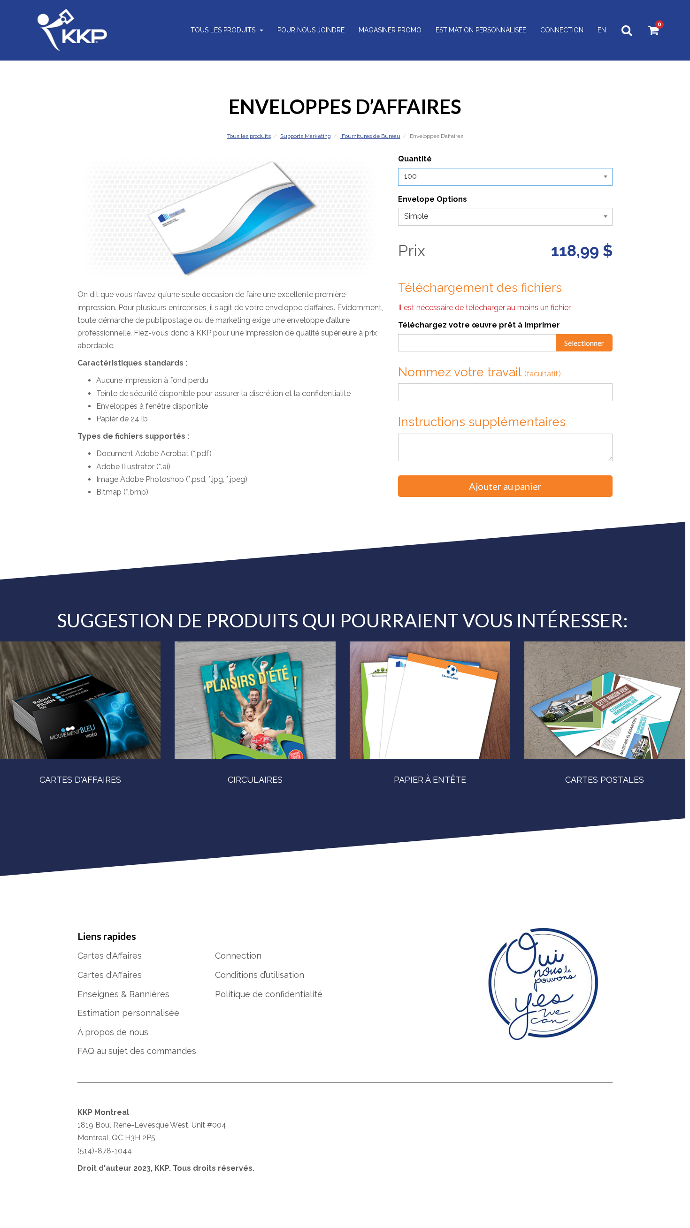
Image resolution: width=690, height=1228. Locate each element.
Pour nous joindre (311, 30)
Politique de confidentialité (268, 994)
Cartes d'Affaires (80, 780)
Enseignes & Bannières (123, 994)
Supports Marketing (305, 136)
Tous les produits (224, 30)
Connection (561, 30)
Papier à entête (430, 780)
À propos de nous (112, 1032)
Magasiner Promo (390, 30)
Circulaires (255, 780)
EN (602, 30)
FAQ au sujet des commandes (136, 1051)
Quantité (415, 158)
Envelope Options (432, 199)
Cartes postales (604, 780)
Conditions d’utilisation (259, 975)
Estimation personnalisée (481, 30)
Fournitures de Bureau (370, 136)
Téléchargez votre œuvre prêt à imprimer (479, 324)
